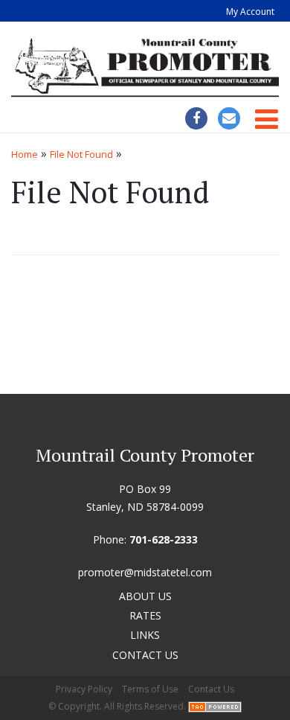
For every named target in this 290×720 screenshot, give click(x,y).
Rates (145, 615)
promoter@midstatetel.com (145, 572)
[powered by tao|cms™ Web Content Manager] (215, 706)
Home (24, 154)
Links (145, 635)
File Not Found (81, 154)
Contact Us (145, 655)
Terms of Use (150, 689)
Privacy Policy (84, 689)
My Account (250, 11)
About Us (145, 596)
